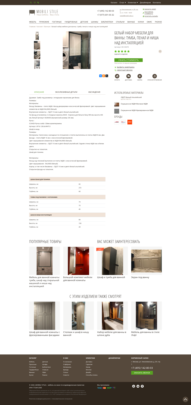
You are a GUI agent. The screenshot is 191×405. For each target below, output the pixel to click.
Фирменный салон (139, 358)
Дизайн (88, 372)
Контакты (157, 2)
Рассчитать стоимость (149, 13)
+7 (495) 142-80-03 (105, 10)
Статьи (65, 372)
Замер (88, 367)
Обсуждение (94, 92)
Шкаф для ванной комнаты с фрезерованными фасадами (44, 334)
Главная (32, 26)
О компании (67, 362)
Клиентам (132, 2)
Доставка (89, 362)
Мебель (32, 22)
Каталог (114, 2)
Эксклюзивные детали (66, 92)
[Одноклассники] (103, 76)
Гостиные (57, 22)
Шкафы (94, 22)
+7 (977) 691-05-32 (105, 14)
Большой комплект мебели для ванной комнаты (77, 279)
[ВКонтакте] (100, 76)
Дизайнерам (145, 2)
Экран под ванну (140, 277)
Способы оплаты (91, 375)
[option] (37, 36)
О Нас (65, 358)
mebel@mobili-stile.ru (126, 16)
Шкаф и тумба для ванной (111, 277)
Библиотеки (107, 22)
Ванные (131, 22)
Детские (84, 22)
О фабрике (67, 364)
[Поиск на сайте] (30, 2)
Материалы (67, 367)
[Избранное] (34, 2)
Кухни (141, 22)
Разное (158, 22)
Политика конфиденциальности (40, 399)
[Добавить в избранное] (160, 51)
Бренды (66, 370)
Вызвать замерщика (125, 67)
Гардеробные (71, 22)
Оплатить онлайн (151, 16)
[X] (106, 76)
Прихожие (44, 22)
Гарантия (89, 364)
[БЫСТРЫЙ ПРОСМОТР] (44, 261)
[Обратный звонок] (38, 2)
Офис (149, 22)
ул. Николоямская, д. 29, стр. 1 (129, 10)
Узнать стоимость (128, 60)
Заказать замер (150, 9)
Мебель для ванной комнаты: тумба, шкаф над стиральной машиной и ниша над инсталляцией (44, 282)
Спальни (120, 22)
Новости (66, 375)
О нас (121, 2)
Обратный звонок (125, 70)
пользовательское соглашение (62, 399)
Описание (39, 92)
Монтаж (89, 370)
